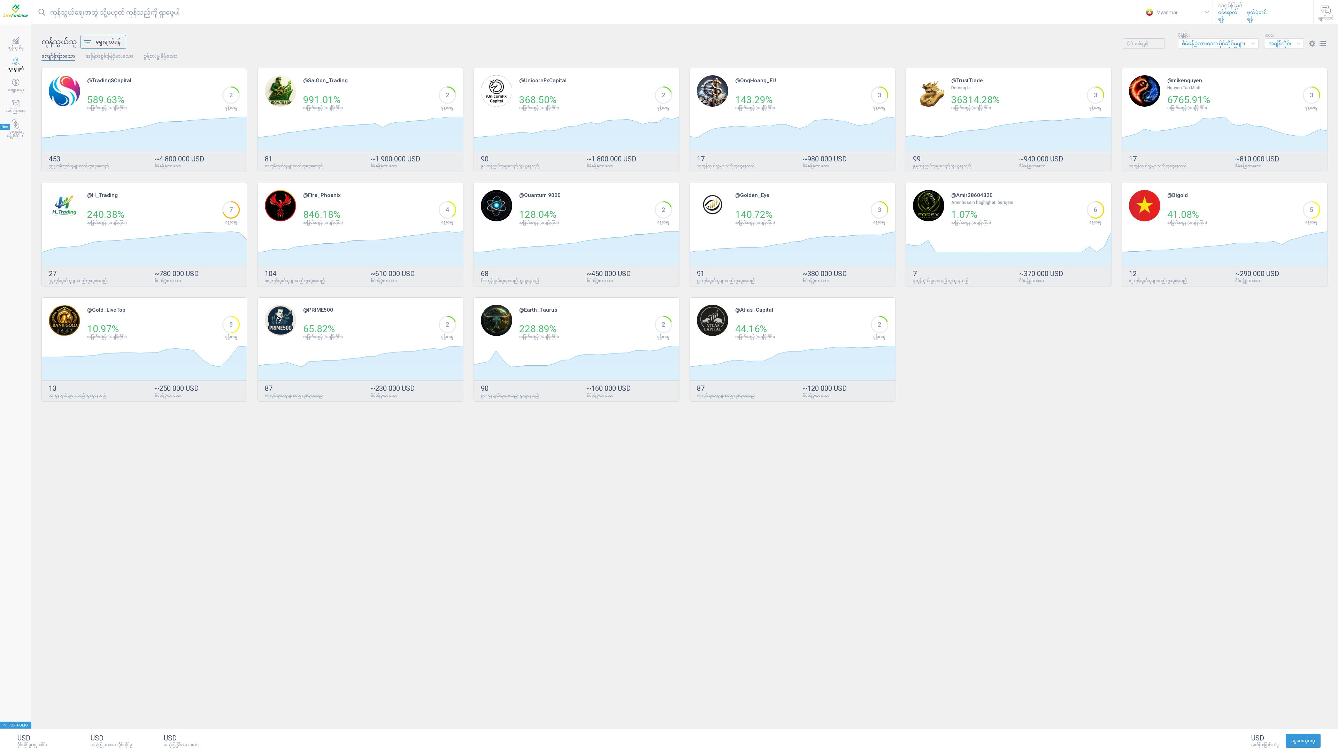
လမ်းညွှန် (1141, 44)
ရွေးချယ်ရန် (108, 42)
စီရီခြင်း (1184, 35)
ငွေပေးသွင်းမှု (1303, 740)
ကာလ (1269, 35)
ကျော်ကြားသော (58, 56)
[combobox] (1218, 43)
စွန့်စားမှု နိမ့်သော (160, 56)
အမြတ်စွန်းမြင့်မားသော (109, 56)
